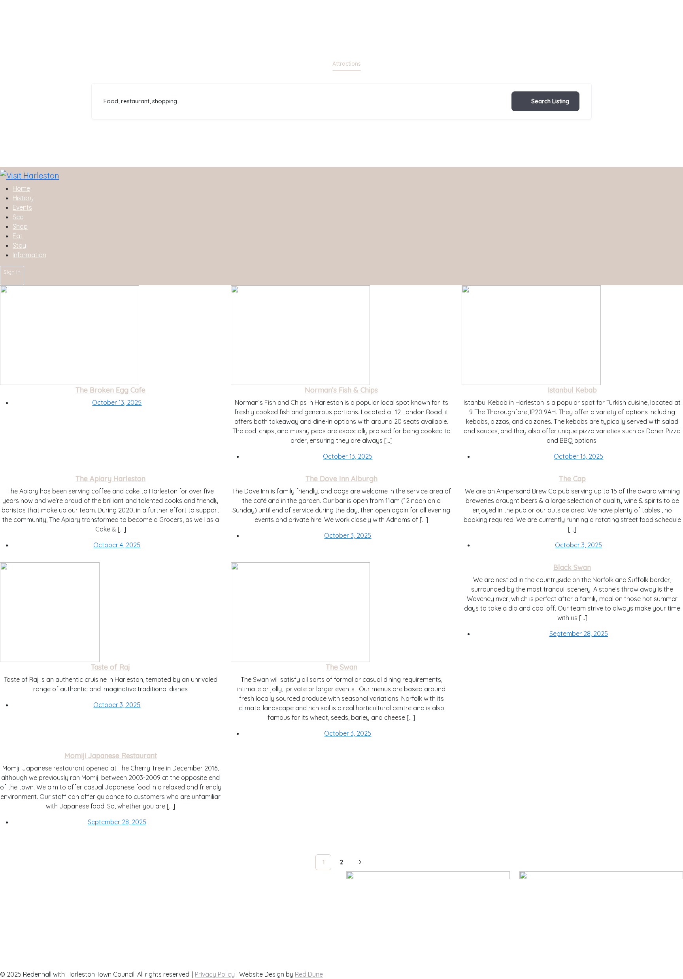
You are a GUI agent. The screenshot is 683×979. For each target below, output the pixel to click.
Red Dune (309, 974)
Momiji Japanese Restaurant (110, 755)
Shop (428, 63)
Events (22, 207)
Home (21, 188)
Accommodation (301, 63)
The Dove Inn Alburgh (341, 478)
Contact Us (189, 898)
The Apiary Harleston (110, 478)
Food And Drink (391, 63)
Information (29, 255)
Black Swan (572, 567)
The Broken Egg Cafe (110, 390)
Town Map (187, 908)
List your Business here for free (218, 889)
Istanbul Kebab (572, 390)
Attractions (346, 63)
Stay (19, 245)
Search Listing (550, 101)
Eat (18, 236)
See (18, 217)
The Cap (572, 478)
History (23, 198)
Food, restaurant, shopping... (142, 101)
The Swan (341, 667)
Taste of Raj (110, 667)
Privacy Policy (215, 974)
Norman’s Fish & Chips (341, 390)
